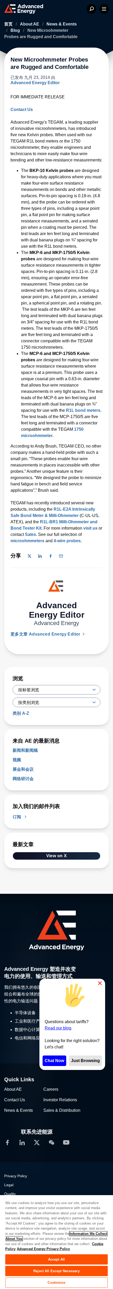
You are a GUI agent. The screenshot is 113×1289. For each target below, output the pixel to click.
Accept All (56, 1259)
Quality (10, 1194)
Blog (16, 30)
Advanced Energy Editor (35, 82)
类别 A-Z (21, 713)
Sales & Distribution (61, 1110)
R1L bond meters (83, 410)
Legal (8, 1185)
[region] (56, 1242)
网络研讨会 (23, 779)
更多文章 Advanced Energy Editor (46, 634)
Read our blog (58, 1028)
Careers (50, 1089)
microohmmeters (27, 541)
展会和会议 (23, 769)
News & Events (62, 24)
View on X (56, 856)
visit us (90, 528)
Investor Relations (60, 1100)
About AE (30, 24)
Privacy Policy (15, 1176)
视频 (17, 760)
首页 (9, 24)
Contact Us (22, 109)
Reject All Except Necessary (56, 1271)
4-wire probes (67, 541)
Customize (56, 1283)
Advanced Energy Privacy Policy (43, 1249)
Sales (30, 534)
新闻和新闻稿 (25, 750)
